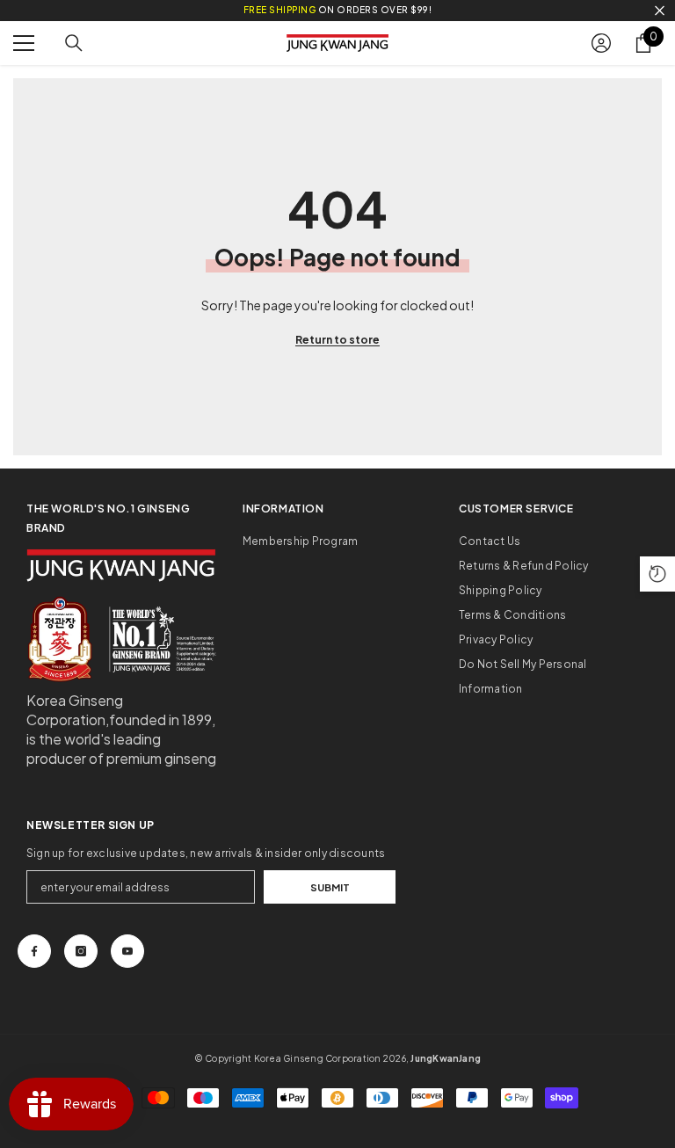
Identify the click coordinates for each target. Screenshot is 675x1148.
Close (659, 11)
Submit (330, 887)
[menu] (23, 43)
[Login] (601, 43)
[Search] (73, 43)
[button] (657, 574)
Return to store (337, 339)
